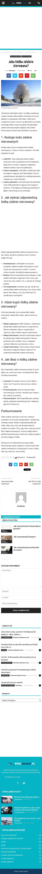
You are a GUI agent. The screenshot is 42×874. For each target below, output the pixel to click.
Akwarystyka (5, 675)
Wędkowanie (18, 799)
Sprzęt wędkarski (15, 56)
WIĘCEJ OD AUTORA (9, 520)
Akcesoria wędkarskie (9, 835)
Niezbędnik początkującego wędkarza (26, 797)
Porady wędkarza (7, 637)
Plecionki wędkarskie (8, 852)
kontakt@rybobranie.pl (29, 777)
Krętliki (3, 842)
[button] (39, 3)
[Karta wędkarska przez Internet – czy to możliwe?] (6, 821)
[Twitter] (24, 783)
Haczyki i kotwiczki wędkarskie (12, 855)
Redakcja (12, 70)
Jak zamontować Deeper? (24, 537)
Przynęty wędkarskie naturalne (12, 838)
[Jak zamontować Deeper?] (6, 539)
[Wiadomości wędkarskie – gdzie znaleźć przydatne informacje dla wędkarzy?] (6, 810)
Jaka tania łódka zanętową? (7, 482)
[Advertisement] (21, 28)
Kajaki (3, 845)
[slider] (8, 457)
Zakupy (4, 650)
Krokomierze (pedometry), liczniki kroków (16, 848)
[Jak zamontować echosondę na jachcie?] (6, 529)
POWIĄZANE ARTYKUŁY (11, 517)
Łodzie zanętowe (26, 56)
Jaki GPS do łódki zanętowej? (34, 482)
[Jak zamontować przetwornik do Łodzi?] (6, 550)
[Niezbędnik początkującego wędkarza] (6, 800)
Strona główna (5, 52)
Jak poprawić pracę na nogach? (12, 682)
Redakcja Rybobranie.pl (21, 637)
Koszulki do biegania (8, 685)
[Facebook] (18, 783)
